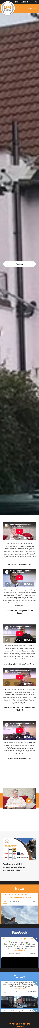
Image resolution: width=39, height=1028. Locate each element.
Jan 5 (34, 901)
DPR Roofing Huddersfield (14, 953)
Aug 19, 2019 (32, 953)
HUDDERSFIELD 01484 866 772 (26, 2)
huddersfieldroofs (13, 901)
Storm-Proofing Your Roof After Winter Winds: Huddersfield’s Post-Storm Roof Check (19, 896)
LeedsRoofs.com (19, 989)
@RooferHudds (12, 992)
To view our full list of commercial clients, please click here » (14, 867)
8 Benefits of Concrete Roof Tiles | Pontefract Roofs (19, 939)
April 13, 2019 (32, 992)
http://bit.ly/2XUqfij (20, 950)
